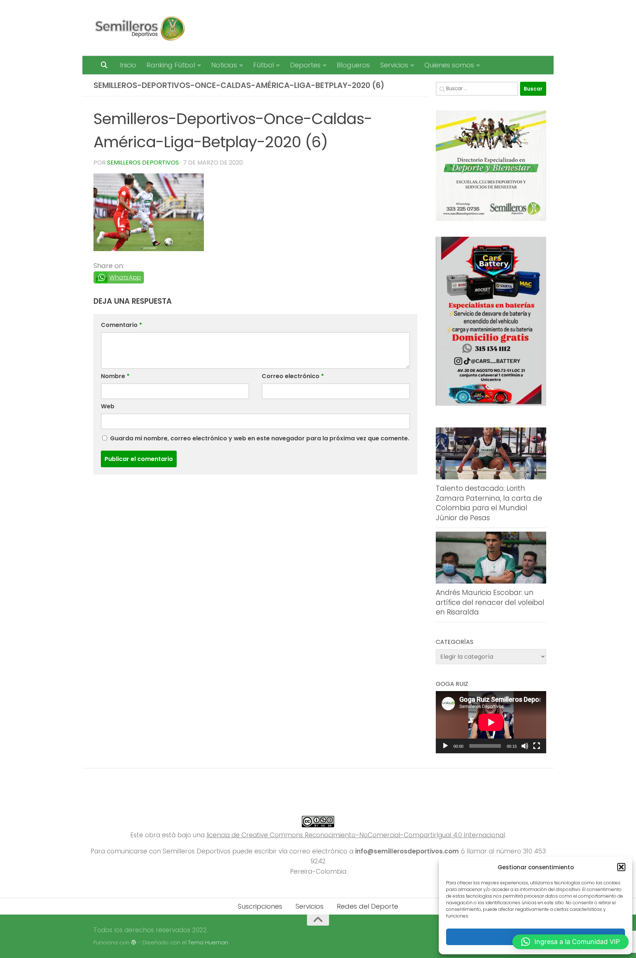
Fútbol (263, 65)
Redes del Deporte (367, 906)
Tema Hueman (208, 942)
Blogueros (353, 65)
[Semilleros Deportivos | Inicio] (139, 28)
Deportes (305, 65)
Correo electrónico (293, 376)
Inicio (128, 65)
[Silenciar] (525, 746)
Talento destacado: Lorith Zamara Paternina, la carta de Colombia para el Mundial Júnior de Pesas (489, 503)
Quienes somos (449, 65)
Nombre (115, 376)
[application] (491, 722)
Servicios (394, 65)
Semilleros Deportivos (143, 162)
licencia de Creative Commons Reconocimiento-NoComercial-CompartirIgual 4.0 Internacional (355, 835)
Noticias (224, 65)
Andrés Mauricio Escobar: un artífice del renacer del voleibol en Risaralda (490, 602)
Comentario (121, 325)
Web (107, 406)
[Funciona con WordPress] (134, 942)
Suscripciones (260, 906)
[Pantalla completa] (536, 746)
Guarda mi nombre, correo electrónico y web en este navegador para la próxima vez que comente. (259, 438)
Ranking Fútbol (170, 65)
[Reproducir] (445, 746)
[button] (621, 867)
